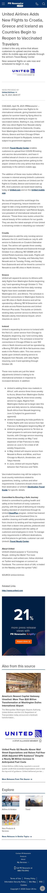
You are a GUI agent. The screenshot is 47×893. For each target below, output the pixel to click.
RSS (40, 881)
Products (23, 856)
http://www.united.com (12, 590)
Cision (28, 889)
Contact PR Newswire (23, 853)
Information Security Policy (15, 881)
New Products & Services (8, 829)
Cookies (23, 885)
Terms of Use (15, 878)
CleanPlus (13, 513)
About (23, 859)
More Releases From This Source (16, 779)
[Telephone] (37, 4)
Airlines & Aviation (9, 809)
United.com (15, 189)
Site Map (32, 881)
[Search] (43, 4)
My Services (22, 862)
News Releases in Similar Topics (15, 836)
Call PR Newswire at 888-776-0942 (24, 869)
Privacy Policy (29, 878)
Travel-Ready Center (19, 147)
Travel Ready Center (19, 541)
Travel (27, 809)
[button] (23, 72)
